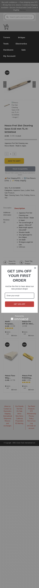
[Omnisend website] (19, 318)
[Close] (35, 268)
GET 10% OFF (19, 304)
